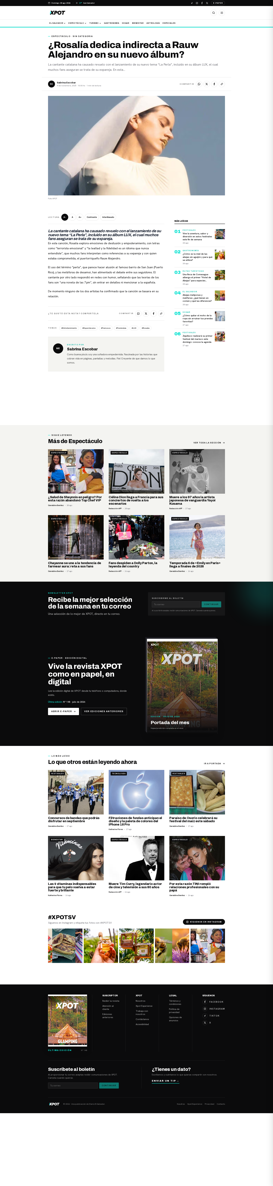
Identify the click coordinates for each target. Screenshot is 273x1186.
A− (65, 217)
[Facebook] (202, 3)
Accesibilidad (142, 1024)
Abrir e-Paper (61, 711)
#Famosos (106, 328)
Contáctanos (142, 1019)
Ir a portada (212, 763)
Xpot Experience (144, 1005)
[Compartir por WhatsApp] (199, 84)
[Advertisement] (136, 401)
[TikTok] (192, 3)
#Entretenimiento (69, 328)
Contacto (221, 1104)
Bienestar (138, 23)
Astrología (153, 23)
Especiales (169, 23)
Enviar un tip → (165, 1081)
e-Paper (218, 3)
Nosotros (140, 1000)
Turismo (94, 23)
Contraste (92, 217)
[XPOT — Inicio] (57, 13)
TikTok (214, 1015)
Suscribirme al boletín (167, 598)
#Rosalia (145, 328)
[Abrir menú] (222, 13)
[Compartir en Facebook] (214, 84)
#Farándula (121, 328)
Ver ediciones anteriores (104, 711)
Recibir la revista (110, 1000)
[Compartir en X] (206, 84)
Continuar (211, 604)
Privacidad (209, 1104)
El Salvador (56, 23)
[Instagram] (197, 3)
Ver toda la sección (207, 443)
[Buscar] (213, 13)
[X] (207, 3)
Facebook (216, 1001)
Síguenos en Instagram (206, 922)
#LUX (134, 328)
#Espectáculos (89, 328)
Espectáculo (76, 23)
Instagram (217, 1008)
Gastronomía (111, 23)
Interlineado (108, 217)
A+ (80, 217)
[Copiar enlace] (222, 84)
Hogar (125, 23)
